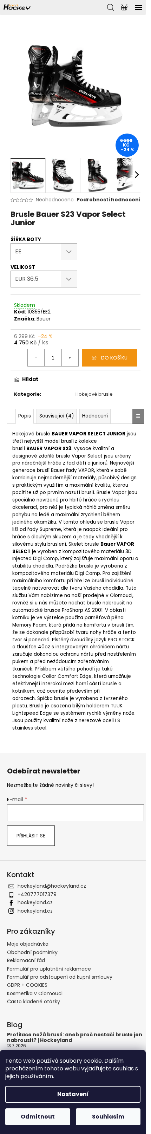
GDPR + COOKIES (27, 985)
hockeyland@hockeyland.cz (52, 885)
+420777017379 (37, 894)
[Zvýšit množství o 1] (69, 357)
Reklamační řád (26, 960)
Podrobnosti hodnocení (108, 199)
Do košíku (114, 357)
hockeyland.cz (35, 902)
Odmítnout (38, 1117)
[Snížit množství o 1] (36, 357)
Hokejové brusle (94, 394)
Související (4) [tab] (56, 416)
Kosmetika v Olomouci (35, 993)
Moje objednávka (27, 943)
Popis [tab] (24, 416)
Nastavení (73, 1094)
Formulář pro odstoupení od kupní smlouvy (59, 976)
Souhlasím (108, 1117)
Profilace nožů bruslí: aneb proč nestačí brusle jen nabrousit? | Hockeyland (74, 1037)
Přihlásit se (31, 835)
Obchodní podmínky (32, 952)
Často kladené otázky (33, 1001)
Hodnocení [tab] (95, 416)
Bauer (44, 318)
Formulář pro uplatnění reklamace (49, 968)
